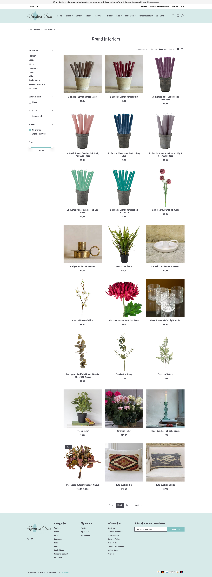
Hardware (33, 68)
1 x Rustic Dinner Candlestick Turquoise (124, 211)
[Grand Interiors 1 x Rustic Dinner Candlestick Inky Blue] (124, 131)
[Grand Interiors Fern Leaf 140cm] (165, 352)
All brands (36, 130)
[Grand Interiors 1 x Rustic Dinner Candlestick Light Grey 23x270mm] (165, 131)
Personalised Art (146, 15)
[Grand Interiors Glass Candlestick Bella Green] (165, 408)
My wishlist (85, 535)
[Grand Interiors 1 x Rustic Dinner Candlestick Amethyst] (165, 74)
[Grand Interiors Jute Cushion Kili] (124, 462)
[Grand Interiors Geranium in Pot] (124, 408)
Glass (34, 102)
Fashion (32, 55)
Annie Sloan (34, 80)
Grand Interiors (39, 133)
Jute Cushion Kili (124, 484)
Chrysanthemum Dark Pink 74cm (124, 320)
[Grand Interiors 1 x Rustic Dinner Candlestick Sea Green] (83, 187)
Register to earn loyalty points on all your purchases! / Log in (162, 7)
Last (128, 505)
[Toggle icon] (173, 16)
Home (59, 15)
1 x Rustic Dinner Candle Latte (82, 96)
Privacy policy (113, 535)
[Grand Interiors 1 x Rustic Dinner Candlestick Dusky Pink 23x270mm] (83, 131)
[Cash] (177, 572)
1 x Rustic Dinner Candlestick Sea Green (82, 211)
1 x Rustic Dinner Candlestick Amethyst (165, 98)
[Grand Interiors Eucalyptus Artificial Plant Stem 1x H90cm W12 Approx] (83, 352)
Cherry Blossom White (82, 320)
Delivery (111, 554)
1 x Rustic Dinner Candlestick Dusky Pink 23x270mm (82, 154)
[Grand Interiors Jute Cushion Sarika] (165, 462)
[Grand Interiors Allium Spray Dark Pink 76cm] (165, 187)
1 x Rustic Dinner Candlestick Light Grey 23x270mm (165, 154)
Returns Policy (114, 539)
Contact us (112, 542)
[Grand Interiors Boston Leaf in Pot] (124, 244)
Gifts (31, 64)
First (119, 505)
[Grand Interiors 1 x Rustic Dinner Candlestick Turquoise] (124, 187)
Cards (31, 59)
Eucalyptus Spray (124, 374)
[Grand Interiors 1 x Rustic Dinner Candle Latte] (83, 74)
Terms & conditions (116, 531)
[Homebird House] (39, 16)
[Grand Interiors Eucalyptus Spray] (124, 352)
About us (111, 528)
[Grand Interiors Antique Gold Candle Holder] (83, 244)
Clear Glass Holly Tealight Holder (165, 320)
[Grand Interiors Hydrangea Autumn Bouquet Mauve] (83, 462)
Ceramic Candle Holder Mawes (165, 266)
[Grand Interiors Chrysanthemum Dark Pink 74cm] (124, 298)
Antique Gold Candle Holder (82, 266)
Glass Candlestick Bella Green (165, 430)
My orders (85, 531)
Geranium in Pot (124, 430)
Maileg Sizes (113, 550)
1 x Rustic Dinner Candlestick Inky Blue (124, 154)
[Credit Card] (158, 572)
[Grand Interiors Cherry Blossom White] (83, 298)
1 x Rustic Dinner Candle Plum (124, 96)
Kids (31, 76)
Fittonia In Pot (82, 430)
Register (84, 528)
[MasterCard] (162, 572)
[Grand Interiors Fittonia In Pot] (83, 408)
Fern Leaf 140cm (165, 374)
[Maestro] (181, 572)
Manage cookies (153, 2)
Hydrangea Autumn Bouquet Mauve (82, 484)
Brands (37, 29)
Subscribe (176, 529)
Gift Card (160, 15)
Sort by (154, 49)
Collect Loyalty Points (117, 546)
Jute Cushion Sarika (165, 484)
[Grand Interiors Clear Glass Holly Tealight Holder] (165, 298)
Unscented (37, 116)
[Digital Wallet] (172, 572)
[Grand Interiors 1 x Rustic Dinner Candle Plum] (124, 74)
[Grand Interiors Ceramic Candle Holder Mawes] (165, 244)
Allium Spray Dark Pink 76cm (165, 209)
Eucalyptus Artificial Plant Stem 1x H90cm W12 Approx (82, 375)
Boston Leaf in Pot (124, 266)
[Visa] (166, 572)
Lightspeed (65, 572)
